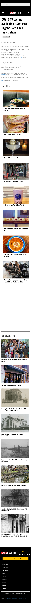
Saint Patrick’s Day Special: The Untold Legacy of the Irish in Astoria (14, 509)
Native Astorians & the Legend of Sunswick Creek (13, 485)
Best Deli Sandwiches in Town (12, 134)
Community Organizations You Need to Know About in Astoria (14, 360)
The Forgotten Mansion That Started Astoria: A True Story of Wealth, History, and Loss (14, 409)
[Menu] (3, 12)
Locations (4, 582)
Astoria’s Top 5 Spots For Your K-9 (13, 181)
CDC (22, 57)
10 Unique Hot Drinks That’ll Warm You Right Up (15, 255)
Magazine (4, 579)
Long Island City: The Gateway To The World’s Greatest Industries (12, 435)
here (2, 80)
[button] (20, 554)
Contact (4, 585)
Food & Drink (5, 564)
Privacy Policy (22, 598)
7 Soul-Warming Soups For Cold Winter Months (15, 109)
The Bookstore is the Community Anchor (11, 385)
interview (3, 74)
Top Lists (4, 576)
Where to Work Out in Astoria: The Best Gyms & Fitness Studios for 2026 (15, 281)
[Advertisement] (15, 310)
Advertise (4, 588)
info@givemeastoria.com (11, 598)
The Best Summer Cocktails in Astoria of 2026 (16, 230)
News (3, 573)
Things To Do (5, 567)
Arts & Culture (5, 570)
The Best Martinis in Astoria (12, 158)
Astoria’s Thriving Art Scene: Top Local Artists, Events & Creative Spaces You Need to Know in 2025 (14, 535)
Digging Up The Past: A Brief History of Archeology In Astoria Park (14, 460)
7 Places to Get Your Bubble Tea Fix (14, 205)
